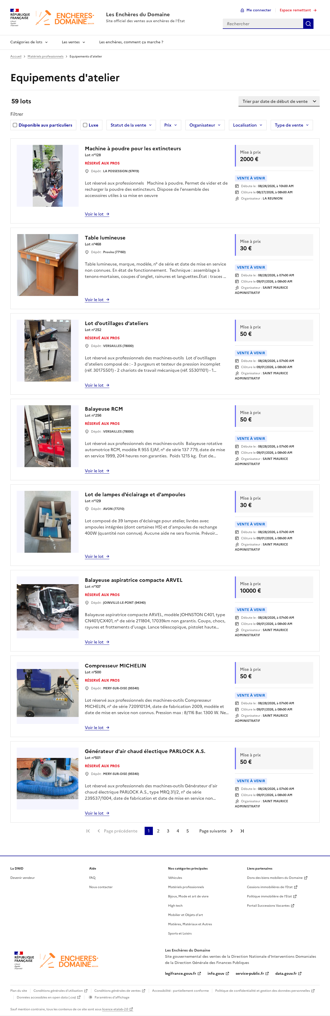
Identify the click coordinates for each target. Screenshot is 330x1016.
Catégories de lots (26, 42)
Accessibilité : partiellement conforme (180, 990)
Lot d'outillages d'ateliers (116, 323)
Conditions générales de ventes (117, 990)
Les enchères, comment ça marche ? (131, 42)
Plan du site (18, 990)
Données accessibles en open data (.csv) (46, 997)
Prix (167, 125)
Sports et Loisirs (180, 933)
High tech (175, 905)
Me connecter (258, 10)
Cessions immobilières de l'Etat (270, 887)
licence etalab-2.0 (115, 1009)
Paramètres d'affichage (112, 997)
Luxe (93, 125)
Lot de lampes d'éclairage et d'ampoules (135, 494)
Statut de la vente (128, 125)
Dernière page (242, 831)
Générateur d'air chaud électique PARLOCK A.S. (145, 751)
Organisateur (202, 125)
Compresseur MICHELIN (115, 666)
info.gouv (216, 973)
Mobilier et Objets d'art (185, 915)
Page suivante (212, 831)
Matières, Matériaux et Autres (190, 924)
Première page (88, 831)
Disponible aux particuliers (45, 125)
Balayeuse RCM (104, 409)
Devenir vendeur (22, 877)
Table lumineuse (105, 238)
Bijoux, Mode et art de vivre (188, 896)
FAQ (92, 877)
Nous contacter (101, 887)
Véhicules (175, 877)
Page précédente (120, 831)
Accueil (15, 56)
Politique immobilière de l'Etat (269, 896)
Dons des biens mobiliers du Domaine (275, 877)
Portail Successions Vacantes (268, 905)
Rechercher (308, 24)
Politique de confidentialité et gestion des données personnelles (262, 990)
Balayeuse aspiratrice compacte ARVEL (134, 580)
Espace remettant (295, 10)
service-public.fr (250, 973)
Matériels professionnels (45, 56)
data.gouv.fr (286, 973)
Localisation (245, 125)
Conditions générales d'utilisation (58, 990)
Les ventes (71, 42)
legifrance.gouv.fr (180, 973)
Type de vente (289, 125)
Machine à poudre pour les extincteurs (133, 148)
